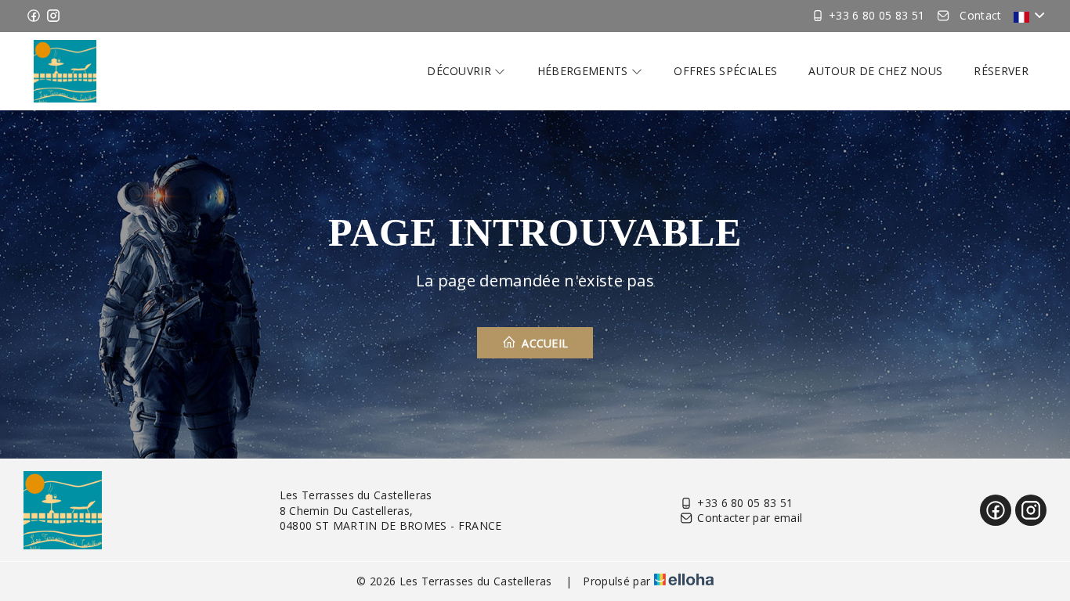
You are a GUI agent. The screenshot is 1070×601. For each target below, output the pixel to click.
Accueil (544, 343)
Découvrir (460, 70)
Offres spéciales (725, 70)
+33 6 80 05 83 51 (745, 502)
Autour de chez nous (875, 70)
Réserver (1001, 70)
